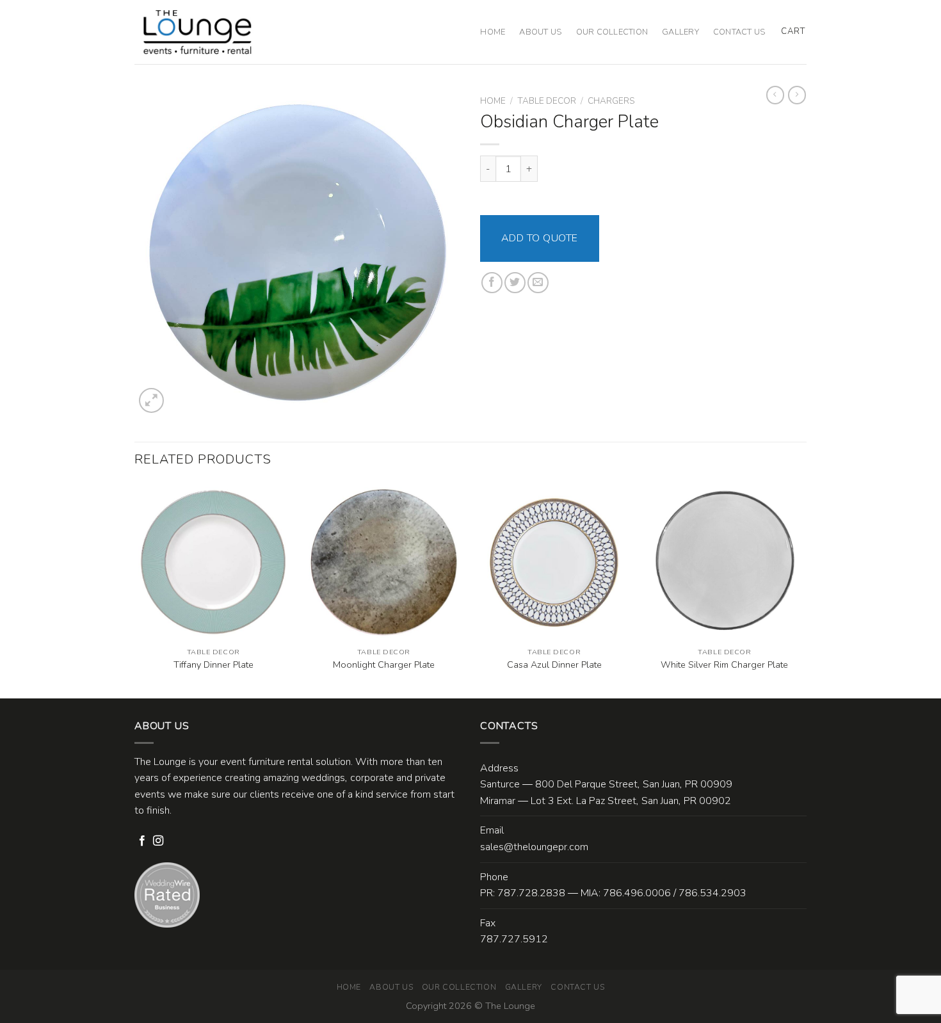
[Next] (802, 589)
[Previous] (135, 589)
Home (492, 32)
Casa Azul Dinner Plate (554, 665)
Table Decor (546, 101)
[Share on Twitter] (515, 282)
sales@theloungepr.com (534, 847)
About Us (540, 32)
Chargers (611, 101)
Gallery (680, 32)
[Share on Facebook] (492, 282)
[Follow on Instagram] (158, 841)
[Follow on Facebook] (142, 841)
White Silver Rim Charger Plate (724, 665)
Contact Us (739, 32)
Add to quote (539, 238)
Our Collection (612, 32)
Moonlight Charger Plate (384, 665)
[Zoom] (151, 400)
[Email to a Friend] (538, 282)
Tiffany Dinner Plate (213, 665)
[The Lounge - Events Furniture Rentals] (197, 32)
